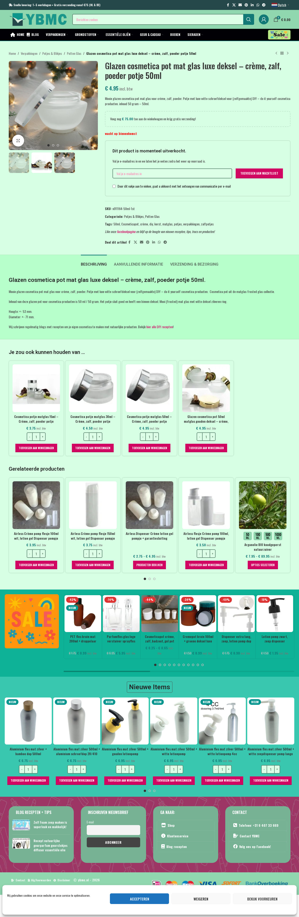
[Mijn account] (263, 19)
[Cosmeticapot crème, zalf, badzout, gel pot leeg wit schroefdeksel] (159, 613)
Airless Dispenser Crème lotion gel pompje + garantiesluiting (149, 536)
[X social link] (234, 5)
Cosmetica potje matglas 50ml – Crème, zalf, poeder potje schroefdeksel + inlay (149, 421)
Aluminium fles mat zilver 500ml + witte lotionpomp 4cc (222, 751)
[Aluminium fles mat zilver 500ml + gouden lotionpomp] (125, 721)
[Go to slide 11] (202, 665)
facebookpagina (126, 231)
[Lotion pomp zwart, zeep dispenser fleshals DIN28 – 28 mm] (274, 613)
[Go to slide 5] (174, 665)
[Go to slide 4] (169, 665)
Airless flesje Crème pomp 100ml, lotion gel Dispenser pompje (206, 536)
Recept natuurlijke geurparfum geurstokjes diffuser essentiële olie (50, 845)
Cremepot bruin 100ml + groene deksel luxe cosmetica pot (198, 641)
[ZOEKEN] (248, 19)
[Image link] (32, 620)
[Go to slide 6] (179, 665)
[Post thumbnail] (21, 825)
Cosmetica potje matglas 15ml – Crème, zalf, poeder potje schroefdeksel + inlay (36, 421)
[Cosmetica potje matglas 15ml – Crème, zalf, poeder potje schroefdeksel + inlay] (36, 388)
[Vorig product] (276, 53)
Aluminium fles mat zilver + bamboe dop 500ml (28, 751)
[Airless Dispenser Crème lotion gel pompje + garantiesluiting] (149, 505)
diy (151, 223)
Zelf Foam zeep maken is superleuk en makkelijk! (50, 824)
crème (144, 223)
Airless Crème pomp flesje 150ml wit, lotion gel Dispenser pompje (93, 536)
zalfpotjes (207, 223)
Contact (20, 880)
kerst (157, 223)
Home (12, 53)
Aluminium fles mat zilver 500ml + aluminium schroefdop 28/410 (76, 751)
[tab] (94, 262)
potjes (178, 223)
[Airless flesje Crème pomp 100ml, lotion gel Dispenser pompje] (206, 505)
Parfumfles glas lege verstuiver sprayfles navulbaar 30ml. (121, 641)
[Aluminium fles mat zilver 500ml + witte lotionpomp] (173, 721)
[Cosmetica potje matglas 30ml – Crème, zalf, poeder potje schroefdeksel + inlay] (93, 388)
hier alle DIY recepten (159, 326)
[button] (36, 448)
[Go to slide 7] (183, 665)
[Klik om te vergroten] (18, 140)
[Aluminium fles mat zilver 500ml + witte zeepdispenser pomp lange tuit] (270, 721)
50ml (116, 223)
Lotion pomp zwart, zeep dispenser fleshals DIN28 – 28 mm (274, 643)
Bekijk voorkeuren (262, 898)
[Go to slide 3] (58, 145)
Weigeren (201, 898)
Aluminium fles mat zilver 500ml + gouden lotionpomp (125, 751)
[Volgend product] (287, 53)
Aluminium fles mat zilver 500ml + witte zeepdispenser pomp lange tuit (270, 753)
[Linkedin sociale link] (252, 5)
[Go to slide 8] (188, 665)
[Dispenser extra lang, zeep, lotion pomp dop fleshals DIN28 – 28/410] (236, 613)
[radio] (247, 536)
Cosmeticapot (130, 223)
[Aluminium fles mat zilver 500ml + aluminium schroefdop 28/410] (76, 721)
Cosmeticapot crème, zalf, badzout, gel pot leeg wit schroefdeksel (159, 641)
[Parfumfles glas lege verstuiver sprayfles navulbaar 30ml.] (121, 613)
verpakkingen (191, 223)
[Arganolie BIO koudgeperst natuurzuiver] (263, 505)
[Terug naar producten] (282, 53)
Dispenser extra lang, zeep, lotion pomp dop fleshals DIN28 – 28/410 (236, 643)
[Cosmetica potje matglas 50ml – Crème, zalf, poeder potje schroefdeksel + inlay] (149, 388)
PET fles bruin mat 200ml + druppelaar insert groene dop (82, 641)
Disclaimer (63, 880)
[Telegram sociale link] (264, 5)
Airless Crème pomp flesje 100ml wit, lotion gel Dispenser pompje (36, 536)
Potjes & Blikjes (52, 53)
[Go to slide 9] (193, 665)
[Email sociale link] (240, 5)
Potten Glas (74, 53)
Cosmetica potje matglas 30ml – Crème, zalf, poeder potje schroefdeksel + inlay (92, 421)
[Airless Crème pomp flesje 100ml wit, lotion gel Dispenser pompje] (36, 505)
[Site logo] (38, 18)
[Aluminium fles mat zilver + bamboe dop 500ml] (28, 721)
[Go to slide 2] (53, 145)
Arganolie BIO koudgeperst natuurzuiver (262, 547)
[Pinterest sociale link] (246, 5)
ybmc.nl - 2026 (89, 879)
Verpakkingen (29, 53)
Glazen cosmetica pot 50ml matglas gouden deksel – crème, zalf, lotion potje (206, 421)
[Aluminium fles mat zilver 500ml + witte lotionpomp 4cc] (222, 721)
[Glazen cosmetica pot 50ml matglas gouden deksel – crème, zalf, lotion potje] (206, 388)
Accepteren (139, 898)
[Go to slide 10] (198, 665)
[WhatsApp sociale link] (258, 5)
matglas (167, 223)
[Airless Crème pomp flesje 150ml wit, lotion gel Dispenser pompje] (93, 505)
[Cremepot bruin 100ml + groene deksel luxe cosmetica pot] (198, 613)
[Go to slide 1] (48, 145)
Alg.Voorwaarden (41, 880)
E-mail (90, 822)
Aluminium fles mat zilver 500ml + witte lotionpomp (174, 751)
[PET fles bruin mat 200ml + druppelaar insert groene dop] (83, 613)
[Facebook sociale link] (228, 5)
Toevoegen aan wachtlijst (259, 173)
